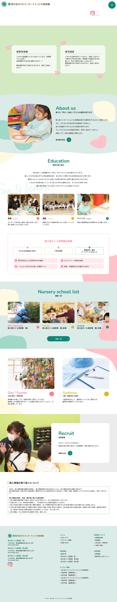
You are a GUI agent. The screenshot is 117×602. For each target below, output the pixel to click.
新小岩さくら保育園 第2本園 (69, 559)
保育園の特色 (60, 140)
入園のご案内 (99, 545)
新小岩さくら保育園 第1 (68, 556)
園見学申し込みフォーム (102, 556)
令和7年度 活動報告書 (68, 575)
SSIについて (64, 537)
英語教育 (97, 540)
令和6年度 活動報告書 (68, 572)
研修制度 (97, 554)
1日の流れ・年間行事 (101, 543)
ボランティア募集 (66, 540)
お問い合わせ (65, 543)
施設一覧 (58, 339)
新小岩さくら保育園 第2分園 (69, 561)
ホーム (63, 535)
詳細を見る (62, 453)
